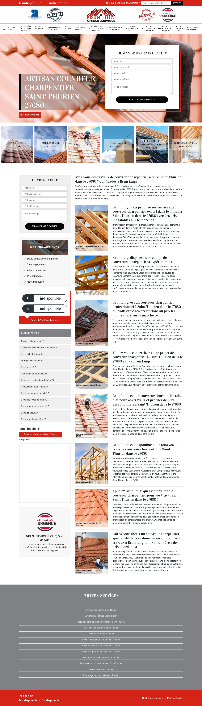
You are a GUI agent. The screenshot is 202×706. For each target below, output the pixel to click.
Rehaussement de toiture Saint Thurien (101, 657)
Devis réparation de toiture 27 (164, 28)
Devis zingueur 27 (178, 28)
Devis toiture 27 (67, 28)
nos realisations (29, 114)
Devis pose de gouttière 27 (192, 28)
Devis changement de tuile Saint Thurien (101, 651)
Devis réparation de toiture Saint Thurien (101, 640)
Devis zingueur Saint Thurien (101, 633)
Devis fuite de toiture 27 (40, 28)
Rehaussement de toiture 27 (115, 28)
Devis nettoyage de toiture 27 (148, 28)
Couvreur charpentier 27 (10, 28)
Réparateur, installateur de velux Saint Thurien (101, 663)
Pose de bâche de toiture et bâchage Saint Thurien (101, 622)
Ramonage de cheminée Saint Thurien (101, 675)
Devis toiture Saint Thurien (101, 669)
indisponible (31, 3)
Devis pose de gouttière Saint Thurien (101, 628)
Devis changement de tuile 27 (132, 28)
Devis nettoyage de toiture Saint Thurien (101, 645)
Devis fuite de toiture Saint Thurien (101, 616)
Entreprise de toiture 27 (54, 28)
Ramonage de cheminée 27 (79, 28)
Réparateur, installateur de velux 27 (96, 28)
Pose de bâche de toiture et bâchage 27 (26, 28)
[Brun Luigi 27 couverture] (101, 15)
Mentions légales (175, 698)
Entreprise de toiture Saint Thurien (101, 610)
